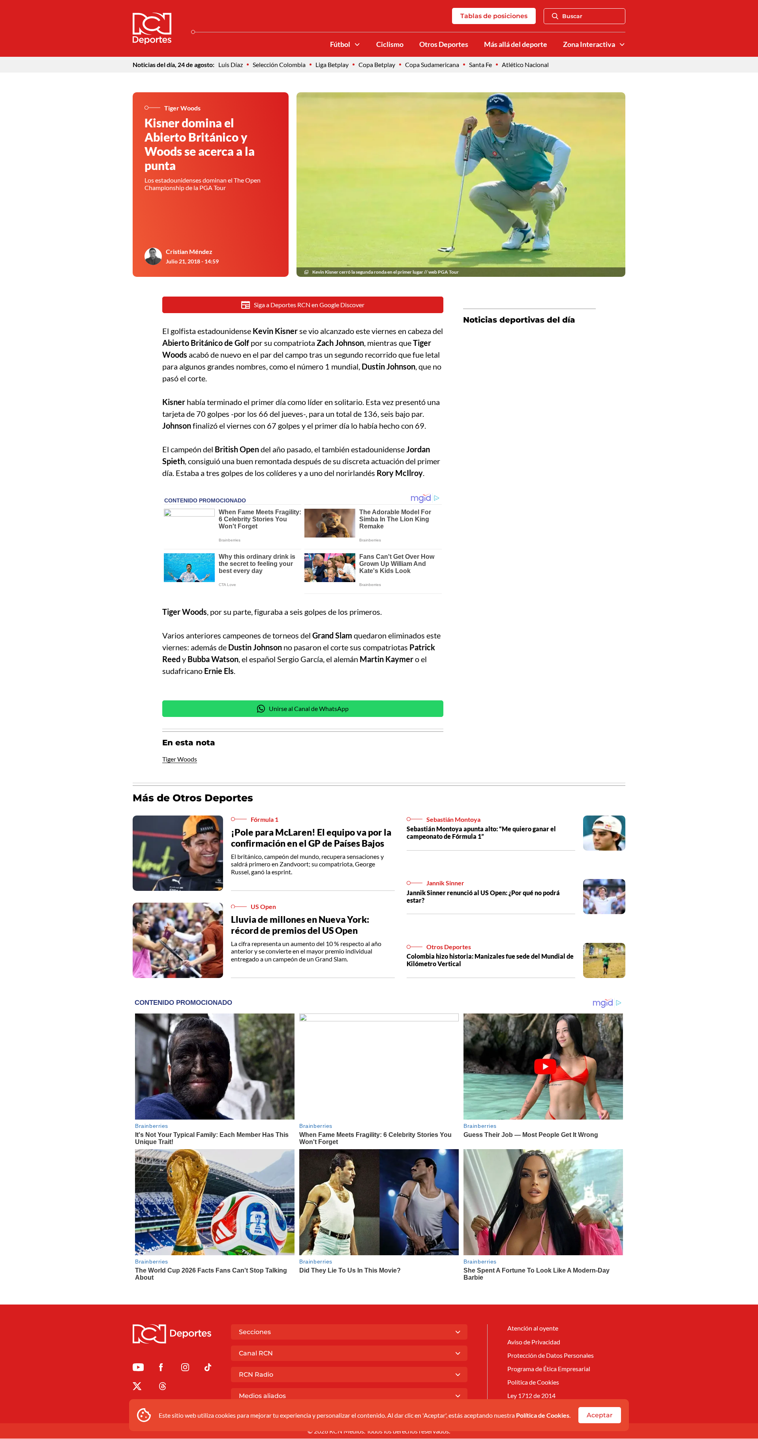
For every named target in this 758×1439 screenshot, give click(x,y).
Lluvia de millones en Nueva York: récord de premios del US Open (300, 925)
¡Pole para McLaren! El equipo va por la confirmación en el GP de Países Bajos (311, 838)
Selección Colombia (279, 64)
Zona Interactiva (589, 44)
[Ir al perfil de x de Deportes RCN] (137, 1387)
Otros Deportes (443, 44)
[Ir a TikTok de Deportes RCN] (208, 1368)
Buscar (572, 16)
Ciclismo (389, 44)
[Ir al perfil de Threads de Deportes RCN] (162, 1387)
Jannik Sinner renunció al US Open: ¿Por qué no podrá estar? (483, 896)
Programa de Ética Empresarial (548, 1368)
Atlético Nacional (525, 64)
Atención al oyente (532, 1328)
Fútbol (340, 44)
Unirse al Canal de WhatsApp (309, 708)
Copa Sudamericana (432, 64)
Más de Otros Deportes (193, 798)
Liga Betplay (332, 64)
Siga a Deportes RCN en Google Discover (309, 304)
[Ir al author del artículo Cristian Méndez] (153, 256)
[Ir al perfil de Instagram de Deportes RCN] (185, 1368)
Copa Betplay (376, 64)
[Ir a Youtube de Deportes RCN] (138, 1368)
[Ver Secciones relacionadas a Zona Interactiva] (622, 44)
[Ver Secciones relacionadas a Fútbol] (357, 44)
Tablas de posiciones (493, 16)
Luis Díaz (230, 64)
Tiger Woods (179, 759)
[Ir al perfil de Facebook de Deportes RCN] (161, 1368)
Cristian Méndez (189, 251)
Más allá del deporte (515, 44)
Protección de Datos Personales (550, 1355)
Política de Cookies (542, 1415)
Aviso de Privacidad (533, 1342)
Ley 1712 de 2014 (531, 1395)
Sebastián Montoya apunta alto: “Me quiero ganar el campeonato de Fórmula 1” (481, 832)
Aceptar (600, 1415)
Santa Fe (480, 64)
